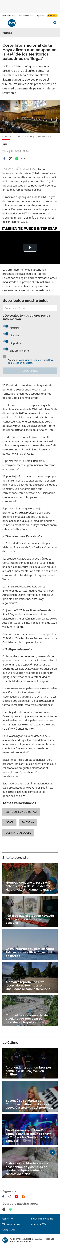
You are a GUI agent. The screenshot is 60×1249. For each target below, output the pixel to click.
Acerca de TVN (38, 1224)
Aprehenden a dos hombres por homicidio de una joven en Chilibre (28, 1071)
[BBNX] (5, 1240)
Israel (9, 822)
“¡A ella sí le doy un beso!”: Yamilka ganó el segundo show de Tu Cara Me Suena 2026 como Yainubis (30, 1135)
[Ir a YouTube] (17, 1197)
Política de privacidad (42, 1218)
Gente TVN (7, 1218)
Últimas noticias (9, 15)
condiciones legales (30, 360)
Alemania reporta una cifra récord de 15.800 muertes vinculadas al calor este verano (28, 985)
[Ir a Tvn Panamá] (29, 23)
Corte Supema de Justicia (21, 811)
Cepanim (40, 15)
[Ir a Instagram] (10, 1197)
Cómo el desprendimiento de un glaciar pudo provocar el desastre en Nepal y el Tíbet (29, 1018)
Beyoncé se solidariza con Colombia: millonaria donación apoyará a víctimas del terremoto (30, 1104)
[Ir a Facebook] (3, 1197)
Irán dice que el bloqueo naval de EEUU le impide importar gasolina (30, 919)
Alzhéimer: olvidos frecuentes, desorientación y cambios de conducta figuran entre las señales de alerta (27, 1169)
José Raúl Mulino (26, 15)
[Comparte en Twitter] (10, 158)
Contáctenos (8, 1230)
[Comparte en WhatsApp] (17, 158)
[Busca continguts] (55, 23)
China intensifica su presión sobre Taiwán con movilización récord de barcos (30, 952)
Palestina (28, 822)
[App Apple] (4, 1209)
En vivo (53, 15)
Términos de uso (11, 1224)
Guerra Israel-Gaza (18, 832)
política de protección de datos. (31, 361)
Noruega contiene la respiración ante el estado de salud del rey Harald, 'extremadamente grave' (29, 886)
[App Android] (11, 1209)
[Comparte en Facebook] (4, 158)
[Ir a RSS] (24, 1197)
